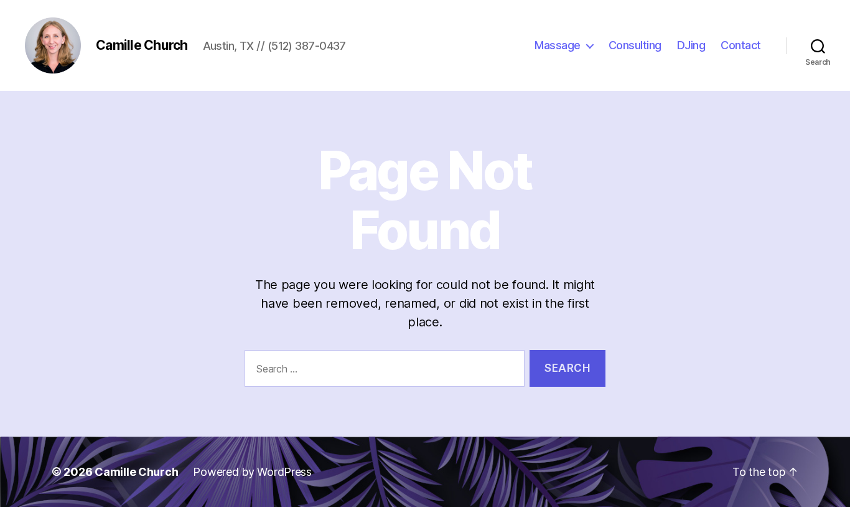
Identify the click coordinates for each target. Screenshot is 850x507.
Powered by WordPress (252, 471)
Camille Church (136, 471)
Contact (741, 45)
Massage (558, 45)
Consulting (635, 45)
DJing (691, 45)
